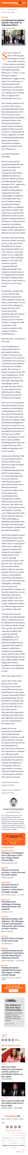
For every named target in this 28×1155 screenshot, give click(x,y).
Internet (5, 17)
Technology (6, 882)
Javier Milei (5, 1098)
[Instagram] (9, 1040)
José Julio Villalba (8, 977)
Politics (4, 1064)
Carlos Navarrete (18, 1107)
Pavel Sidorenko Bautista (9, 863)
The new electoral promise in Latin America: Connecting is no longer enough (12, 888)
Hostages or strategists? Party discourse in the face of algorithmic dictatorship (13, 857)
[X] (19, 1127)
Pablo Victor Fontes (8, 960)
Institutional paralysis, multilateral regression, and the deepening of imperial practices (13, 954)
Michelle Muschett (7, 912)
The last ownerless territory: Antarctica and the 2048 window (13, 872)
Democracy (6, 899)
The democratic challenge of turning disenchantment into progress (11, 905)
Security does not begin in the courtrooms (12, 939)
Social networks (8, 851)
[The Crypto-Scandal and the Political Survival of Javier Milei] (13, 1089)
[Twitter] (3, 1040)
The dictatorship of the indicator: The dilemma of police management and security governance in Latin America (13, 924)
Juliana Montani (7, 943)
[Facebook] (6, 1040)
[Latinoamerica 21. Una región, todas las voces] (12, 1116)
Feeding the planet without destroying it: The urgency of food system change (12, 971)
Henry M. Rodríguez (7, 931)
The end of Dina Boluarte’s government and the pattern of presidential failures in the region (12, 1072)
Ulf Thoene (21, 895)
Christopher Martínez (8, 28)
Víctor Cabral (20, 960)
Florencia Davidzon (8, 877)
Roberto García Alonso (9, 895)
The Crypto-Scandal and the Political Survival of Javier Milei (13, 1103)
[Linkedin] (12, 1040)
